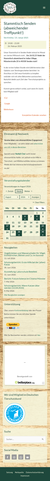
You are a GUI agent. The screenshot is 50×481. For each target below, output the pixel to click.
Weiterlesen (8, 109)
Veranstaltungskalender (17, 180)
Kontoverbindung (21, 310)
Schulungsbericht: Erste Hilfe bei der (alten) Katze (24, 263)
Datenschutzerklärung (35, 472)
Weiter (27, 191)
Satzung (9, 472)
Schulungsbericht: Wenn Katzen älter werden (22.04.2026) (22, 286)
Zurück (10, 191)
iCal (5, 98)
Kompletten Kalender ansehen (34, 115)
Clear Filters (40, 202)
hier (38, 335)
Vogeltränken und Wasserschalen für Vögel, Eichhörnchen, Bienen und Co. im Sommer (24, 254)
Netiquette (19, 472)
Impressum (25, 476)
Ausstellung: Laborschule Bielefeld (20, 271)
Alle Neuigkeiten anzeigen (14, 295)
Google (7, 103)
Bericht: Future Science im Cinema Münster (24, 278)
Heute (19, 191)
